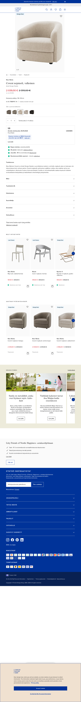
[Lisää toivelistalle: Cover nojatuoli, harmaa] (52, 240)
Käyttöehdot (30, 579)
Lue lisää (8, 456)
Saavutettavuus (61, 579)
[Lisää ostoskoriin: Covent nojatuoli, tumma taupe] (52, 353)
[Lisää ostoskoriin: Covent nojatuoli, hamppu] (28, 353)
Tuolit (20, 75)
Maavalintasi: (10, 489)
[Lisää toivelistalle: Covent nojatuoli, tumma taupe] (52, 307)
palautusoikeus (28, 150)
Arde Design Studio (12, 86)
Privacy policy (35, 683)
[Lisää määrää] (14, 120)
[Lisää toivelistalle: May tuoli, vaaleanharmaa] (27, 240)
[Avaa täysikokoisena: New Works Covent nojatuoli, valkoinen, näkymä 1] (39, 42)
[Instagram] (7, 539)
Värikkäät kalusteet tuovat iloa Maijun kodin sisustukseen (51, 398)
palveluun (37, 156)
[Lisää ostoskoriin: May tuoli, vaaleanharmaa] (28, 286)
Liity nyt (27, 138)
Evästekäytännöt (51, 579)
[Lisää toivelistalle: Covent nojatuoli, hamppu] (27, 307)
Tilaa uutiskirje (37, 484)
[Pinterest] (17, 539)
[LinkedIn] (22, 539)
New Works (9, 80)
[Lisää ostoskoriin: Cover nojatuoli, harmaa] (52, 286)
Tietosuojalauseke (40, 579)
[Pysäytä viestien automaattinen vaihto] (65, 1)
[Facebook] (12, 539)
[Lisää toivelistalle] (61, 16)
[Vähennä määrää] (7, 120)
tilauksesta (33, 153)
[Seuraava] (73, 399)
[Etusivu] (7, 75)
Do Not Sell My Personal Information (15, 579)
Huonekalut (13, 75)
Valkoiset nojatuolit (11, 225)
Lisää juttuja (71, 370)
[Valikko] (65, 9)
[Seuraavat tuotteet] (73, 253)
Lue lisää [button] (10, 142)
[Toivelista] (56, 9)
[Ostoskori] (60, 9)
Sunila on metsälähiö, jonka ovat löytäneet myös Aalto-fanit (21, 398)
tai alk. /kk (11, 101)
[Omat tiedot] (51, 9)
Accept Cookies (40, 688)
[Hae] (47, 9)
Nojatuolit (26, 75)
